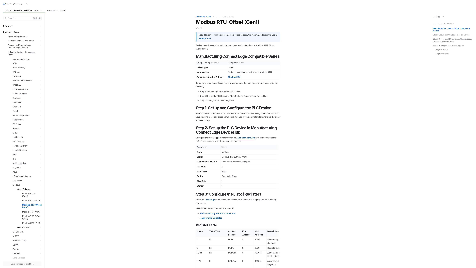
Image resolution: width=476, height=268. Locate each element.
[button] (40, 26)
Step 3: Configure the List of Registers (448, 45)
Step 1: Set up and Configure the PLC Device (451, 35)
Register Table (442, 50)
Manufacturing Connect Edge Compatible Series (451, 29)
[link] (24, 10)
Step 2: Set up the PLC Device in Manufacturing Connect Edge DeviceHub (452, 40)
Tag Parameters (442, 54)
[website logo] (13, 4)
